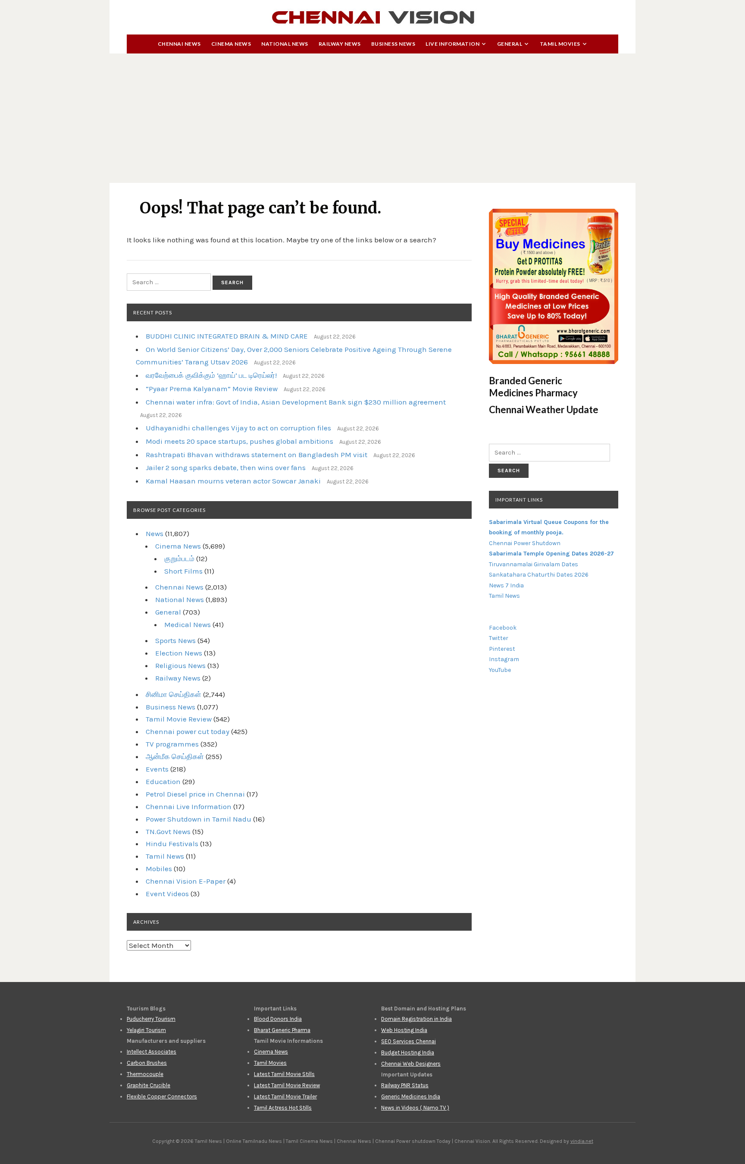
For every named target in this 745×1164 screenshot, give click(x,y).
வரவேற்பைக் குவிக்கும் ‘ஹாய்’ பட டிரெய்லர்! (211, 375)
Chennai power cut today (187, 731)
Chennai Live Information (189, 806)
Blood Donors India (278, 1019)
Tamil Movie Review (179, 719)
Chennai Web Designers (411, 1063)
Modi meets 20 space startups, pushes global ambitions (239, 441)
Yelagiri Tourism (146, 1030)
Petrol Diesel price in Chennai (195, 794)
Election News (178, 653)
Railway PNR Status (405, 1085)
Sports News (175, 640)
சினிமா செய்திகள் (173, 694)
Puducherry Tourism (151, 1019)
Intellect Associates (151, 1051)
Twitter (498, 638)
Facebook (502, 627)
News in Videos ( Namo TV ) (415, 1107)
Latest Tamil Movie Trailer (285, 1096)
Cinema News (231, 44)
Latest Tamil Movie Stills (284, 1074)
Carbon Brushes (147, 1063)
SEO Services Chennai (408, 1041)
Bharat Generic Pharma (282, 1030)
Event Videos (167, 893)
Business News (393, 44)
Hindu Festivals (172, 843)
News (154, 533)
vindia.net (581, 1141)
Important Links (519, 499)
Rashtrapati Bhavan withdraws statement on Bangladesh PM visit (256, 454)
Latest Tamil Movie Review (287, 1085)
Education (163, 781)
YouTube (500, 670)
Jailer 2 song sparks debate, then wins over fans (226, 467)
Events (157, 769)
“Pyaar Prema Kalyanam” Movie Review (212, 388)
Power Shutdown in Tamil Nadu (198, 819)
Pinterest (502, 649)
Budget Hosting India (407, 1052)
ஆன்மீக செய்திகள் (175, 756)
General (510, 44)
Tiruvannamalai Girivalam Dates (533, 564)
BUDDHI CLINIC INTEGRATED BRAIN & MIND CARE (227, 336)
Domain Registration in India (416, 1019)
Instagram (504, 659)
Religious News (180, 665)
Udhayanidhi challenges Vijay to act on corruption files (238, 428)
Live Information (452, 44)
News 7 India (506, 585)
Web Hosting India (404, 1030)
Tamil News (165, 856)
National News (284, 44)
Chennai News (179, 44)
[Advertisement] (372, 118)
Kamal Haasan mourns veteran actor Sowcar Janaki (233, 481)
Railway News (340, 44)
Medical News (187, 624)
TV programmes (172, 744)
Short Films (183, 571)
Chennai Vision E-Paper (185, 881)
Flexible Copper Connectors (162, 1096)
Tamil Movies (560, 44)
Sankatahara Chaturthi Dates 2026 (538, 574)
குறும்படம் (179, 558)
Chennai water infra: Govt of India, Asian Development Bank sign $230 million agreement (296, 402)
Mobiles (159, 868)
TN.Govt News (168, 831)
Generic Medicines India (410, 1096)
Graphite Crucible (148, 1085)
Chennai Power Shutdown (524, 543)
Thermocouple (145, 1074)
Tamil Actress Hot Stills (283, 1107)
